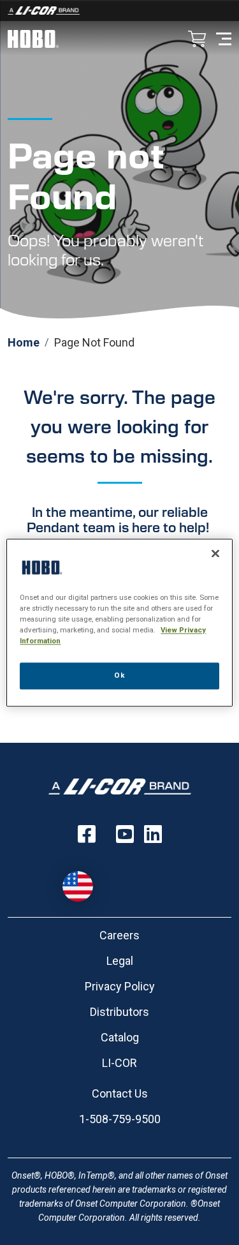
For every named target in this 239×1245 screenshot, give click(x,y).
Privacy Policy (120, 986)
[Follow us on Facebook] (87, 834)
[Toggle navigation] (223, 38)
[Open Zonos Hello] (84, 880)
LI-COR (119, 1063)
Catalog (120, 1037)
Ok (119, 675)
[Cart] (197, 39)
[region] (119, 622)
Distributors (119, 1011)
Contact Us (120, 1093)
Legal (119, 960)
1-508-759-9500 (120, 1119)
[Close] (215, 553)
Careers (119, 935)
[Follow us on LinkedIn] (153, 834)
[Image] (119, 10)
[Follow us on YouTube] (125, 834)
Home (24, 342)
